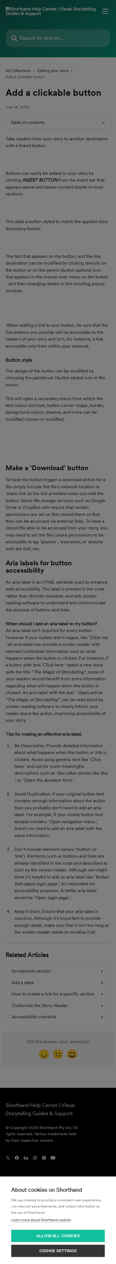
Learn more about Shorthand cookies (41, 1220)
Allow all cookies (58, 1236)
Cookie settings (58, 1251)
